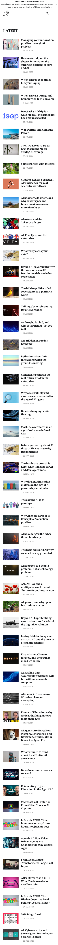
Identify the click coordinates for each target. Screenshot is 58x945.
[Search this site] (47, 13)
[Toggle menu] (53, 13)
